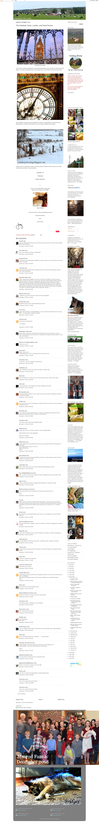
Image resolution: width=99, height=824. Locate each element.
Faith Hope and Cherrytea (25, 642)
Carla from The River (24, 564)
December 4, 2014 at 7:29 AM (26, 327)
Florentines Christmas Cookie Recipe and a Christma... (75, 601)
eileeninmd (22, 539)
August (72, 636)
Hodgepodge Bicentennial (76, 622)
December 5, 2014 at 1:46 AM (26, 596)
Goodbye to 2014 (74, 579)
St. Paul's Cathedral (72, 555)
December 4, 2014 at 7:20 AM (26, 297)
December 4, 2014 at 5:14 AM (26, 246)
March (72, 646)
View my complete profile (73, 331)
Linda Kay (21, 268)
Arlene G (21, 481)
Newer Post (19, 699)
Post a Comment (21, 693)
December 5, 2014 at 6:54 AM (26, 630)
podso (20, 556)
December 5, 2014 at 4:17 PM (26, 650)
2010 (70, 658)
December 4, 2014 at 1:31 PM (26, 517)
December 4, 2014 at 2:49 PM (26, 534)
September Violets (23, 277)
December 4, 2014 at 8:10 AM (26, 363)
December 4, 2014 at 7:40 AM (26, 337)
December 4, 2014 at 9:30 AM (26, 424)
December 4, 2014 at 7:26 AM (26, 314)
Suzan (20, 585)
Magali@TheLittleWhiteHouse (26, 663)
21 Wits (21, 401)
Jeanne (21, 512)
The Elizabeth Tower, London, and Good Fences (75, 619)
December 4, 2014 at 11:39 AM (26, 484)
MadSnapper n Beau (24, 331)
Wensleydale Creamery (73, 557)
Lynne (20, 350)
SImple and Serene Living (25, 489)
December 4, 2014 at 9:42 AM (26, 437)
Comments (72, 231)
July (71, 638)
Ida (20, 500)
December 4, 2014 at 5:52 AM (26, 254)
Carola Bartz (22, 464)
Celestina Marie (23, 572)
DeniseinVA (22, 258)
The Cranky (22, 250)
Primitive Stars (22, 301)
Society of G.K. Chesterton (74, 552)
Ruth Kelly (21, 410)
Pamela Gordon (23, 626)
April (71, 644)
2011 (70, 656)
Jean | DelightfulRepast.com (26, 473)
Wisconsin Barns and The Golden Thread (76, 625)
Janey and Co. (22, 609)
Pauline (21, 671)
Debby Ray (21, 531)
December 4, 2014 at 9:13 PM (26, 588)
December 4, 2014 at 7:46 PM (26, 568)
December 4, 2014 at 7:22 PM (26, 560)
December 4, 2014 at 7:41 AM (26, 346)
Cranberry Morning (73, 315)
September (73, 634)
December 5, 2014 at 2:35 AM (26, 604)
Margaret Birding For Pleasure (26, 593)
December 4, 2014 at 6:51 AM (26, 273)
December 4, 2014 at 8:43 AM (26, 379)
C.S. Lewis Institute (72, 547)
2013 (70, 652)
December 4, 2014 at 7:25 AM (26, 305)
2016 (70, 572)
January (72, 650)
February (72, 648)
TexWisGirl (21, 367)
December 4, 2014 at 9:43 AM (26, 451)
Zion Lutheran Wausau (73, 559)
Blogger (57, 818)
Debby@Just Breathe (24, 655)
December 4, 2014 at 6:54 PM (26, 552)
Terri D (20, 309)
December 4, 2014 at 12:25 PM (26, 507)
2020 (70, 564)
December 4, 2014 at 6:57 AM (26, 289)
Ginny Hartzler (22, 455)
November (72, 631)
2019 (70, 566)
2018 (70, 568)
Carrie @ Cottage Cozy (24, 521)
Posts (70, 228)
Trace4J (21, 241)
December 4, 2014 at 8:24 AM (26, 371)
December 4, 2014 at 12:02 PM (26, 495)
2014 (70, 576)
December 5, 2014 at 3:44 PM (26, 638)
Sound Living (71, 554)
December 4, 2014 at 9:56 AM (26, 468)
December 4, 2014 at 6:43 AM (26, 263)
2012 (70, 654)
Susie (20, 384)
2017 (70, 570)
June (71, 640)
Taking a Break (73, 596)
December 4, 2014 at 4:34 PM (26, 542)
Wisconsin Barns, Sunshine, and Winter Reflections (76, 582)
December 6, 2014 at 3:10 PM (26, 666)
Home (40, 699)
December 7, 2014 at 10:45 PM (26, 682)
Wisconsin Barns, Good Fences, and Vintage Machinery (75, 612)
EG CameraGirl (22, 392)
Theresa (21, 547)
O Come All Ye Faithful (75, 598)
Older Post (61, 699)
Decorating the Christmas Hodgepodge (76, 605)
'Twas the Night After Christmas (75, 585)
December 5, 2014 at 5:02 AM (26, 612)
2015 (70, 574)
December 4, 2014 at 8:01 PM (26, 580)
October (72, 633)
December (72, 577)
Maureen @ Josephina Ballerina (27, 342)
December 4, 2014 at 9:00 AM (26, 387)
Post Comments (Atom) (27, 702)
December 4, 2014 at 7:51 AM (26, 355)
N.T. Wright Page (71, 550)
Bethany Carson (23, 293)
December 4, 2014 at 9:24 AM (26, 406)
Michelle (21, 617)
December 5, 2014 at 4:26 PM (26, 658)
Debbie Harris (22, 442)
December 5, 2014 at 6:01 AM (26, 622)
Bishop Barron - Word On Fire (74, 545)
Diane (20, 375)
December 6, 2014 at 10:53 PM (26, 674)
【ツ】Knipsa (22, 323)
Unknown (21, 319)
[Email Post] (41, 234)
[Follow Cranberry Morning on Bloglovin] (74, 188)
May (71, 642)
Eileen (20, 634)
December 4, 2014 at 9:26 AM (26, 416)
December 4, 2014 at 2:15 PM (26, 526)
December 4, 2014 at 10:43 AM (26, 476)
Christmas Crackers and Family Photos (75, 591)
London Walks (71, 549)
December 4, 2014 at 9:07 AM (26, 397)
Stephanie (21, 428)
